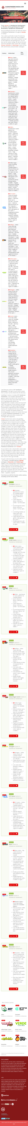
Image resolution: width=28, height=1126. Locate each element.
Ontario (3, 419)
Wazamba (8, 45)
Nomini (12, 316)
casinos (6, 25)
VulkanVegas (15, 45)
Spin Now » (13, 529)
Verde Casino (13, 259)
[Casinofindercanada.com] (13, 7)
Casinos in (3, 1053)
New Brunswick (14, 1053)
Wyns (11, 57)
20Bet (11, 127)
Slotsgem (12, 290)
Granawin (12, 91)
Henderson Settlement (15, 486)
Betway (3, 45)
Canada (23, 32)
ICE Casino (12, 193)
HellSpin (12, 224)
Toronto (19, 446)
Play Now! (23, 72)
